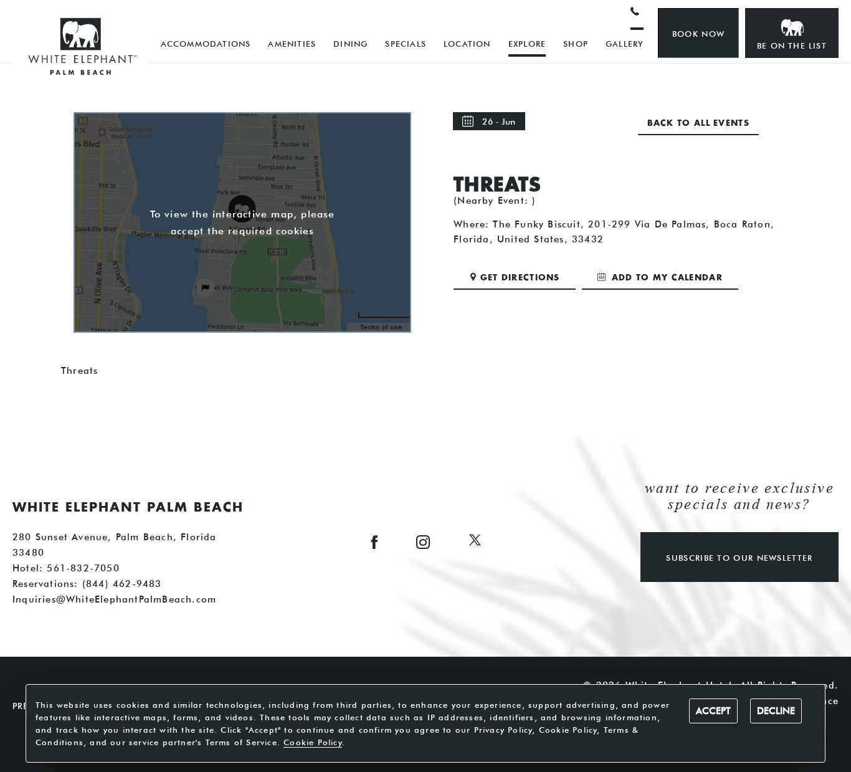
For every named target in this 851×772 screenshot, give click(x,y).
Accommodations (206, 44)
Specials (405, 44)
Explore (527, 44)
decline (776, 711)
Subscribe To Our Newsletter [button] (739, 558)
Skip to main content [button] (65, 10)
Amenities (292, 44)
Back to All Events (698, 124)
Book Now (698, 34)
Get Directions (520, 278)
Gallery (625, 44)
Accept (713, 711)
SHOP (575, 44)
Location (467, 44)
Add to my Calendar (665, 278)
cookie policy (312, 742)
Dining (350, 44)
